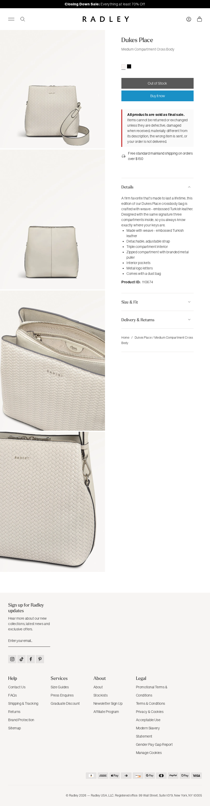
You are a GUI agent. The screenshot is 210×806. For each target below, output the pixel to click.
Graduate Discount (65, 703)
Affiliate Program (106, 712)
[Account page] (188, 19)
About (98, 687)
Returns (14, 712)
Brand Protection (21, 720)
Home (125, 337)
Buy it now (157, 96)
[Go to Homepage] (106, 19)
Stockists (100, 695)
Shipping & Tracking (23, 703)
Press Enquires (62, 695)
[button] (157, 187)
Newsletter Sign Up (108, 703)
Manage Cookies (149, 753)
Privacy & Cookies (150, 712)
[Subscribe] (45, 641)
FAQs (12, 695)
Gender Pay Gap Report (154, 744)
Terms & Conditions (150, 703)
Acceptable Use (148, 720)
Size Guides (60, 687)
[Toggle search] (22, 19)
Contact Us (17, 687)
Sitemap (14, 728)
